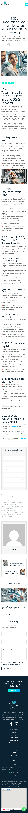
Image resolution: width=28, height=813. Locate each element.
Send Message (7, 668)
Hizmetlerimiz (14, 755)
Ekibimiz (14, 752)
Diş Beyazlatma (14, 737)
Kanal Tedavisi (14, 740)
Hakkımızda (14, 750)
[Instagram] (16, 724)
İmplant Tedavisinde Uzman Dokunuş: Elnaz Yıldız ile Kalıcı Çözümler (13, 608)
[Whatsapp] (24, 809)
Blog (14, 757)
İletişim (14, 760)
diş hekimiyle (15, 426)
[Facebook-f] (11, 724)
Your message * (5, 645)
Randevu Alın (14, 485)
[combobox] (14, 475)
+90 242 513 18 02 (14, 772)
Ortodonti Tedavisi (14, 742)
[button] (24, 807)
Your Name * (4, 630)
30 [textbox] (5, 479)
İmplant (14, 732)
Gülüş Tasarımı (14, 735)
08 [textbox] (5, 475)
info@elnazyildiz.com (15, 775)
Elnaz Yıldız (23, 438)
